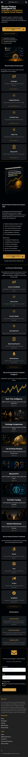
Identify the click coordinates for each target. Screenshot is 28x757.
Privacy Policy (4, 743)
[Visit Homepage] (14, 2)
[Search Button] (26, 2)
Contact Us (4, 739)
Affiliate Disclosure (6, 736)
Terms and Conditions (6, 741)
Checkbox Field (6, 681)
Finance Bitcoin (7, 753)
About (2, 734)
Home (2, 718)
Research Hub (4, 727)
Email (3, 674)
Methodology (4, 725)
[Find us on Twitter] (1, 751)
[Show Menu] (2, 2)
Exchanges (4, 721)
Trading (3, 723)
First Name (5, 666)
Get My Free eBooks (9, 690)
